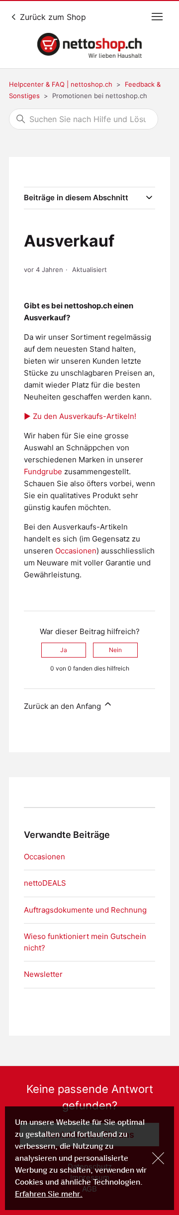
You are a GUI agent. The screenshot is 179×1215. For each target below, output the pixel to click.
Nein (115, 650)
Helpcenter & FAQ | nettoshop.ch (60, 84)
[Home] (89, 45)
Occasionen (75, 550)
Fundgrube (43, 471)
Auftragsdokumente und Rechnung (85, 910)
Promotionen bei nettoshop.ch (99, 96)
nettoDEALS (45, 883)
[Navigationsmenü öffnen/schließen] (157, 16)
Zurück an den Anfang (63, 706)
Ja (63, 650)
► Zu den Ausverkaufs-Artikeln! (80, 416)
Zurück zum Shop (51, 17)
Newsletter (43, 974)
